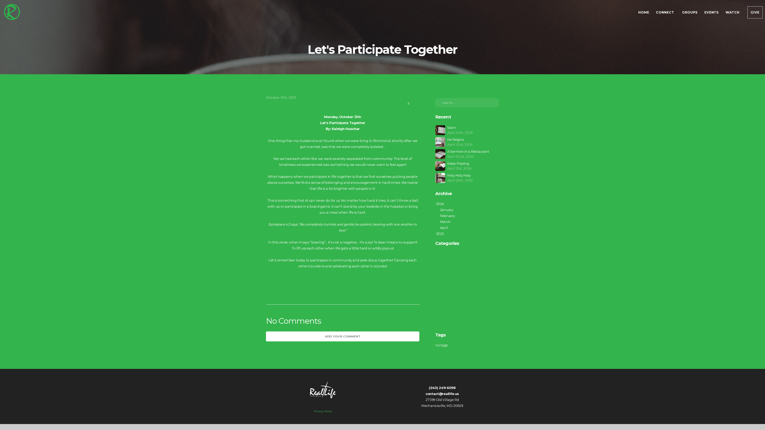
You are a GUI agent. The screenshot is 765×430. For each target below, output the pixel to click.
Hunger (441, 278)
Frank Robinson (448, 266)
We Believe (444, 325)
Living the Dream (449, 295)
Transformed (446, 319)
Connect (665, 12)
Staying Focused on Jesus (456, 307)
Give (755, 12)
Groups (690, 12)
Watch (733, 12)
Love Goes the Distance (454, 301)
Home (643, 12)
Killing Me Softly (448, 283)
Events (711, 12)
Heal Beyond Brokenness (455, 272)
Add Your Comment (343, 336)
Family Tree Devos (450, 260)
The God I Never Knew (453, 313)
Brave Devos (445, 254)
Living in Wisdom (449, 289)
